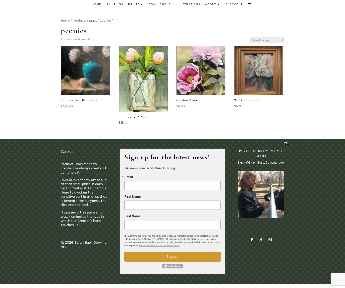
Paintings (114, 4)
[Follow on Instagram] (270, 239)
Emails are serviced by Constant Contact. (159, 245)
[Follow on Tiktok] (261, 239)
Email (128, 177)
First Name (132, 196)
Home (96, 4)
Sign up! (172, 256)
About (210, 4)
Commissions (160, 4)
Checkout (234, 4)
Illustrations (188, 4)
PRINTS (133, 4)
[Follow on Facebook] (252, 239)
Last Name (132, 216)
